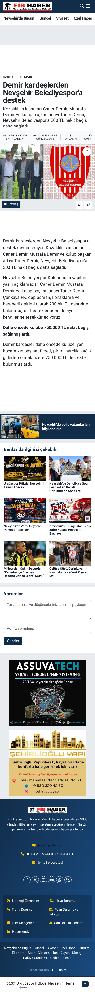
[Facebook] (27, 879)
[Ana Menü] (88, 6)
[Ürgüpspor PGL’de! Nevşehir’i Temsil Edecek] (25, 468)
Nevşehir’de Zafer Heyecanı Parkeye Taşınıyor (23, 527)
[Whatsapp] (59, 879)
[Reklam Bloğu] (47, 693)
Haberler (10, 77)
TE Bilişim (58, 970)
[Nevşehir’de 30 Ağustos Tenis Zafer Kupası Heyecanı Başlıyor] (70, 510)
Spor (28, 77)
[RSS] (68, 879)
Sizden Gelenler (61, 958)
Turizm (84, 948)
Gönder (13, 641)
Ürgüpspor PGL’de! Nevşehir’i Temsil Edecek (24, 485)
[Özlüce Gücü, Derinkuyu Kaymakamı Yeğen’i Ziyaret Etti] (70, 553)
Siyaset (62, 18)
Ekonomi (18, 953)
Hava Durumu (65, 901)
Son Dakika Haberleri (69, 923)
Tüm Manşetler (23, 923)
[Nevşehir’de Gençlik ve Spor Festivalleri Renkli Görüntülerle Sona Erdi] (70, 468)
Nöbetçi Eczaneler (25, 901)
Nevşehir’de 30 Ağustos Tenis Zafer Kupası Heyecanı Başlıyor (70, 529)
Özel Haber (83, 18)
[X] (35, 879)
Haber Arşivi (21, 932)
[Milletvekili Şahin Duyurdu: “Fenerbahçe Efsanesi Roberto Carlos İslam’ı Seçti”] (25, 553)
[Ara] (82, 6)
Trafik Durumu (22, 910)
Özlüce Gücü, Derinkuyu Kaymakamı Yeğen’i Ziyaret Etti (68, 572)
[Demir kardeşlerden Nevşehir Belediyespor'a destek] (47, 171)
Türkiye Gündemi (35, 958)
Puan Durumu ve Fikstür (64, 912)
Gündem (44, 953)
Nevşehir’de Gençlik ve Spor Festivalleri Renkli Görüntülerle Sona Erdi (69, 487)
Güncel (45, 18)
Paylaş (13, 204)
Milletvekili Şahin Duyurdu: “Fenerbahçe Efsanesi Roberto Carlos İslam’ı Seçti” (24, 572)
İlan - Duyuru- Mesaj (66, 953)
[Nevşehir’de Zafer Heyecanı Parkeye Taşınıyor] (25, 510)
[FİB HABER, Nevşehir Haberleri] (27, 6)
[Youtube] (51, 879)
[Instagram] (43, 879)
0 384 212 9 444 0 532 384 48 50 (50, 854)
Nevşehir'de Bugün (18, 18)
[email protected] (50, 845)
